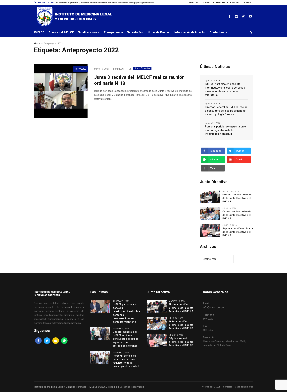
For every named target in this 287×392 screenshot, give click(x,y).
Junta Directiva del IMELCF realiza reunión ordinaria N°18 (139, 80)
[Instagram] (236, 16)
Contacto (227, 386)
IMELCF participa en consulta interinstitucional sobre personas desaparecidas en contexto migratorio (225, 89)
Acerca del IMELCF (211, 386)
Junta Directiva (142, 68)
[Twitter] (243, 16)
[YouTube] (250, 16)
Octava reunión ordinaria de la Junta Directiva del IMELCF (236, 215)
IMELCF (121, 69)
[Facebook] (229, 16)
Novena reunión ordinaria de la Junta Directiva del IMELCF (237, 198)
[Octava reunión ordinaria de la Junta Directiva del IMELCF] (210, 213)
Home (37, 43)
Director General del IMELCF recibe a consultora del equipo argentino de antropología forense (118, 2)
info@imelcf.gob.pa (213, 307)
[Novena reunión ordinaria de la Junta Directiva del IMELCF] (210, 196)
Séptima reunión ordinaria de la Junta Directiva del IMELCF (237, 232)
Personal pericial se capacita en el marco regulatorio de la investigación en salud (225, 130)
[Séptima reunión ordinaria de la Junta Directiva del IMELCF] (210, 230)
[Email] (55, 340)
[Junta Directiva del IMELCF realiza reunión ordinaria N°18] (61, 91)
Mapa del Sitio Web (244, 386)
